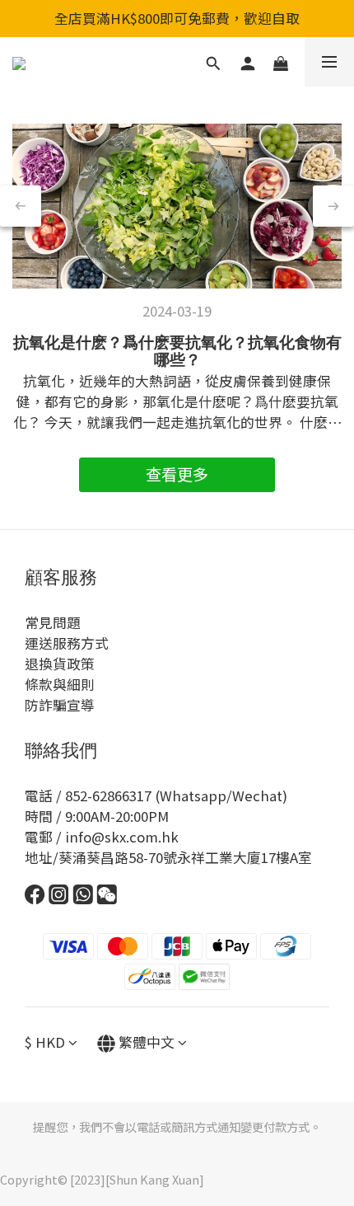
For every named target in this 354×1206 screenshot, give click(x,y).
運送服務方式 (67, 643)
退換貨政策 (60, 663)
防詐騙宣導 (60, 705)
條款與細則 (60, 684)
